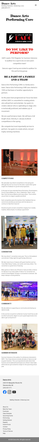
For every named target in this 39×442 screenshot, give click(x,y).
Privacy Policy (7, 429)
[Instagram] (9, 392)
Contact (5, 426)
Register (5, 422)
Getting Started (7, 420)
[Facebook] (5, 392)
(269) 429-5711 (5, 8)
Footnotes (6, 411)
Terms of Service (8, 431)
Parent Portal (7, 424)
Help (4, 433)
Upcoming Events (8, 415)
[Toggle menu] (36, 5)
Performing (6, 418)
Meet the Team (7, 409)
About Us (5, 407)
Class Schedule (7, 413)
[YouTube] (14, 392)
